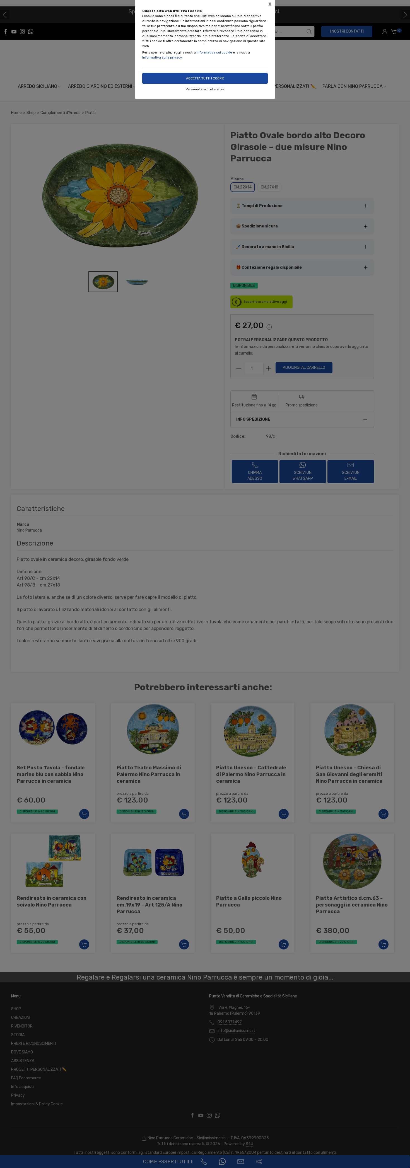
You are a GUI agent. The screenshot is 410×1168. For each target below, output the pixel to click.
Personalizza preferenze (205, 89)
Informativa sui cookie (214, 52)
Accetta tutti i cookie (205, 78)
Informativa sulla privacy (162, 57)
